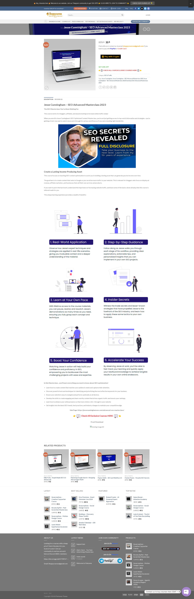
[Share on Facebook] (100, 87)
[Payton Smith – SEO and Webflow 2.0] (110, 461)
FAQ (131, 8)
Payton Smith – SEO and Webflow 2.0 (110, 478)
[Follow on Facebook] (135, 8)
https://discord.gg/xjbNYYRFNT (55, 559)
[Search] (45, 21)
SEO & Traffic (101, 32)
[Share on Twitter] (104, 87)
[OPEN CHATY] (186, 591)
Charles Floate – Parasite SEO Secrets (137, 478)
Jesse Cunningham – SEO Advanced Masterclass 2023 (128, 78)
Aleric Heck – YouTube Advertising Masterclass (84, 551)
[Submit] (122, 15)
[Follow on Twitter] (138, 8)
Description (48, 99)
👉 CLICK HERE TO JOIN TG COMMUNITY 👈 (114, 3)
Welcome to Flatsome (84, 563)
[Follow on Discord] (148, 8)
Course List (66, 21)
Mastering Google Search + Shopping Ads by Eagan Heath (83, 478)
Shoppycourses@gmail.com (58, 564)
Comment (79, 558)
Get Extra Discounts (104, 21)
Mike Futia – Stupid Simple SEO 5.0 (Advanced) (55, 478)
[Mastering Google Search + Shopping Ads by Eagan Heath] (83, 461)
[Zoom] (47, 88)
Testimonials (90, 21)
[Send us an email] (142, 8)
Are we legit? (118, 21)
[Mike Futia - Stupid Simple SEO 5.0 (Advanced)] (56, 461)
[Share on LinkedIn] (115, 87)
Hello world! (80, 557)
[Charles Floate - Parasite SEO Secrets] (137, 461)
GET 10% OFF (104, 67)
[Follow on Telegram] (145, 8)
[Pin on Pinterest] (111, 87)
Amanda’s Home (54, 21)
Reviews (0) (58, 99)
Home (89, 32)
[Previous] (44, 467)
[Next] (149, 467)
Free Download (78, 21)
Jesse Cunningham (107, 78)
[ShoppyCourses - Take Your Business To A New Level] (54, 15)
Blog (126, 8)
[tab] (48, 99)
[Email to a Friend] (107, 87)
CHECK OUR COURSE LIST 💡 (142, 3)
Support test (80, 544)
